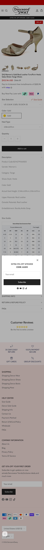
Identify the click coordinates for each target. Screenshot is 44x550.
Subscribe (22, 282)
